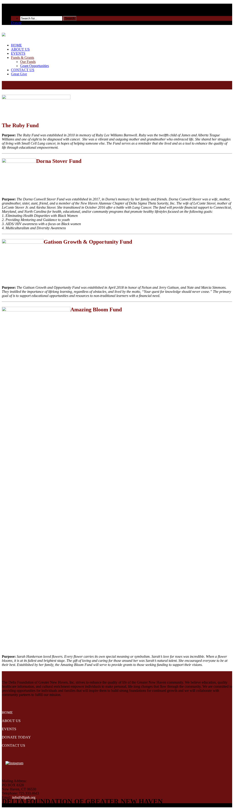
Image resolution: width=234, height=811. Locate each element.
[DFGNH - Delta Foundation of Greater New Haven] (3, 34)
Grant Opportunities (34, 66)
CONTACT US (22, 70)
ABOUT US (20, 49)
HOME (16, 45)
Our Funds (28, 62)
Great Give (19, 74)
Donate (16, 23)
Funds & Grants (22, 57)
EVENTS (18, 53)
